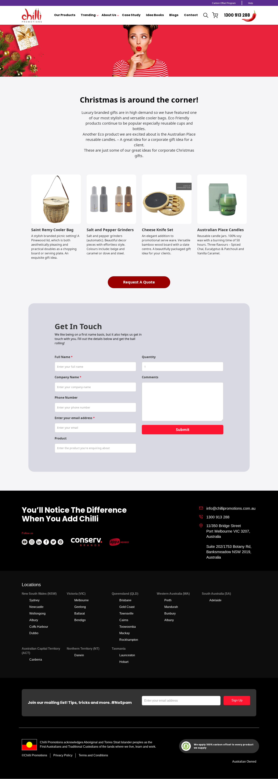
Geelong (80, 606)
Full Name (64, 357)
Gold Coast (126, 606)
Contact (191, 15)
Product (61, 438)
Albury (33, 620)
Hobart (123, 661)
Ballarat (79, 613)
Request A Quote (139, 282)
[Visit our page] (24, 542)
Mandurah (171, 606)
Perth (168, 600)
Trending (88, 15)
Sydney (34, 600)
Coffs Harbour (38, 626)
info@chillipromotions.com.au (230, 508)
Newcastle (36, 606)
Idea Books (155, 15)
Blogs (173, 15)
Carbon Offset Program (224, 3)
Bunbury (170, 613)
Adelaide (215, 600)
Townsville (126, 613)
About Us (109, 15)
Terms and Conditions (93, 755)
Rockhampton (128, 639)
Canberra (35, 659)
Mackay (124, 633)
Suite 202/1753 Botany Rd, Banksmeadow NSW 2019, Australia (229, 551)
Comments (150, 377)
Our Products (64, 15)
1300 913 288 (237, 15)
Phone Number (66, 397)
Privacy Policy (62, 755)
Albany (169, 620)
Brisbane (125, 600)
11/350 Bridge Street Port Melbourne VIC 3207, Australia (228, 531)
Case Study (131, 15)
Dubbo (33, 633)
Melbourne (81, 600)
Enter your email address (75, 418)
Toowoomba (127, 626)
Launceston (127, 655)
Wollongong (37, 613)
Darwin (79, 655)
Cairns (123, 620)
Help (250, 3)
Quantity (149, 357)
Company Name (68, 377)
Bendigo (80, 620)
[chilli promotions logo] (32, 15)
